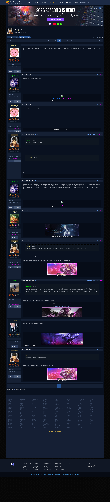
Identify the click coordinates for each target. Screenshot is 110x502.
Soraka (68, 423)
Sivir (68, 418)
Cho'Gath (22, 400)
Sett (68, 410)
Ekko (21, 408)
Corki (21, 402)
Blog (17, 71)
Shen (68, 412)
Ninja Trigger (21, 30)
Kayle (33, 423)
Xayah (91, 403)
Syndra (68, 427)
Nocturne (57, 407)
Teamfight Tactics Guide (55, 431)
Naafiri (45, 427)
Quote (94, 45)
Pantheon (57, 414)
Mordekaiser (46, 424)
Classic (52, 2)
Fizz (21, 416)
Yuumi (91, 412)
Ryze (68, 403)
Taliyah (80, 400)
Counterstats (25, 466)
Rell (56, 424)
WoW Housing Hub (49, 468)
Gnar (21, 422)
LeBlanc (45, 403)
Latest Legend (14, 45)
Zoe (91, 422)
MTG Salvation (48, 463)
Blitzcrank (10, 420)
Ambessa (10, 406)
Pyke (56, 416)
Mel (44, 420)
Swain (68, 424)
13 (71, 41)
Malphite (45, 415)
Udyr (79, 414)
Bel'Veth (10, 419)
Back (10, 41)
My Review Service (66, 306)
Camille (10, 427)
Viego (79, 424)
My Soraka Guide (57, 306)
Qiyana (56, 418)
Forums (10, 37)
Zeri (91, 418)
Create (30, 2)
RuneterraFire (25, 469)
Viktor (79, 426)
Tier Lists (60, 2)
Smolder (69, 420)
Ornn (56, 412)
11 (63, 41)
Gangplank (22, 419)
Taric (79, 403)
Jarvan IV (34, 407)
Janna (33, 406)
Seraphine (69, 408)
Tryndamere (81, 410)
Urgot (79, 415)
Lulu (44, 412)
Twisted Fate (81, 411)
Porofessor (25, 465)
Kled (44, 400)
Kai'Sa (33, 415)
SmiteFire (35, 462)
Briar (9, 424)
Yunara (91, 411)
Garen (21, 420)
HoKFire (68, 463)
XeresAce (14, 320)
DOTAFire (35, 463)
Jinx (32, 412)
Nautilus (57, 402)
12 (67, 41)
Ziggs (91, 419)
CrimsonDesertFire (71, 462)
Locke (44, 410)
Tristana (80, 407)
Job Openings (58, 474)
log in (14, 389)
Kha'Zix (33, 427)
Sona (68, 422)
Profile (11, 71)
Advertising (51, 474)
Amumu (10, 407)
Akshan (10, 403)
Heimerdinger (35, 399)
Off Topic (16, 37)
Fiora (21, 415)
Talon (79, 402)
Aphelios (10, 411)
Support (72, 474)
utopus (14, 280)
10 (59, 41)
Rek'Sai (56, 423)
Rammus (57, 422)
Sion (68, 416)
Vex (79, 422)
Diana (21, 404)
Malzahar (45, 416)
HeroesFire (36, 469)
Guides (37, 2)
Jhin (32, 411)
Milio (44, 422)
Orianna (57, 411)
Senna (68, 407)
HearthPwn (58, 465)
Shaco (68, 411)
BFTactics (46, 462)
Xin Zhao (92, 406)
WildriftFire (24, 468)
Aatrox (10, 399)
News (76, 2)
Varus (79, 416)
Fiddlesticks (23, 414)
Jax (32, 408)
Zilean (91, 420)
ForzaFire (35, 468)
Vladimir (80, 427)
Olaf (56, 410)
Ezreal (21, 412)
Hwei (33, 400)
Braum (10, 423)
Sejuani (68, 406)
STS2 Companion (59, 469)
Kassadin (34, 420)
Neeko (56, 403)
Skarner (68, 419)
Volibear (92, 399)
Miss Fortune (46, 423)
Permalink (89, 45)
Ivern (33, 404)
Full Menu (83, 2)
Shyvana (69, 414)
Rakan (56, 420)
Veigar (79, 419)
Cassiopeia (22, 399)
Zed (91, 416)
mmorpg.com (58, 462)
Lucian (44, 411)
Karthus (33, 419)
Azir (9, 416)
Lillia (44, 407)
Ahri (9, 400)
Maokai (45, 418)
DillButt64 (14, 211)
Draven (22, 407)
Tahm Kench (81, 399)
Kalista (33, 416)
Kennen (33, 426)
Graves (21, 424)
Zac (91, 415)
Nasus (56, 400)
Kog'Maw (45, 402)
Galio (21, 418)
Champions (44, 2)
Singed (68, 415)
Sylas (68, 426)
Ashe (9, 412)
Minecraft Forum (48, 465)
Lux (44, 414)
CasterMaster (14, 75)
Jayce (33, 410)
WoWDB (46, 466)
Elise (21, 410)
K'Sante (33, 414)
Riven (68, 400)
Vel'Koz (80, 420)
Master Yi (45, 419)
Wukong (92, 402)
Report (36, 45)
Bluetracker (58, 463)
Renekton (57, 427)
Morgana (45, 426)
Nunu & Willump (59, 408)
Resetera (35, 465)
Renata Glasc (58, 426)
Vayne (79, 418)
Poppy (56, 415)
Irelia (33, 403)
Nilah (56, 406)
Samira (68, 404)
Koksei (29, 345)
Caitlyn (10, 426)
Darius (21, 403)
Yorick (91, 410)
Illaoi (33, 402)
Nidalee (57, 404)
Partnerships (66, 474)
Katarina (34, 422)
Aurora (10, 415)
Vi (78, 423)
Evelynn (22, 411)
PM (97, 45)
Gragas (22, 423)
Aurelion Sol (11, 414)
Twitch (79, 412)
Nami (56, 399)
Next (100, 41)
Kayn (33, 424)
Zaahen (92, 414)
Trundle (80, 408)
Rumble (68, 402)
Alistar (9, 404)
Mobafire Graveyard (25, 37)
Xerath (91, 404)
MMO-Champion (48, 469)
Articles (77, 474)
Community (68, 2)
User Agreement (35, 474)
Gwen (21, 426)
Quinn (56, 419)
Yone (91, 408)
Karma (33, 418)
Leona (44, 406)
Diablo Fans (58, 466)
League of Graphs (26, 463)
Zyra (91, 423)
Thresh (80, 406)
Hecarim (22, 427)
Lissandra (45, 408)
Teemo (80, 404)
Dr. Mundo (22, 406)
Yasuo (91, 407)
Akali (9, 402)
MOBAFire (24, 462)
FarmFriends (36, 466)
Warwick (92, 400)
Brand (9, 422)
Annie (9, 410)
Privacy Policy (44, 474)
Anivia (9, 408)
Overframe (58, 468)
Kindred (45, 399)
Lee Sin (45, 404)
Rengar (68, 399)
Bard (9, 418)
